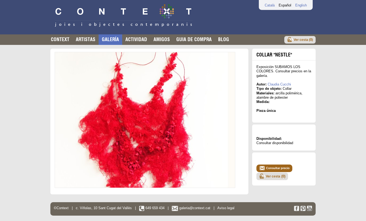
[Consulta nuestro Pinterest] (303, 210)
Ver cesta (275, 176)
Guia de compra (194, 39)
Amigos (162, 39)
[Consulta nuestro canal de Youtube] (309, 210)
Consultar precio (278, 168)
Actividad (136, 39)
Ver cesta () (303, 40)
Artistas (85, 39)
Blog (223, 39)
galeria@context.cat (194, 208)
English (301, 5)
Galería (110, 39)
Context (60, 39)
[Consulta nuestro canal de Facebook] (296, 210)
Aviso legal (225, 208)
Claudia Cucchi (279, 84)
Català (270, 5)
